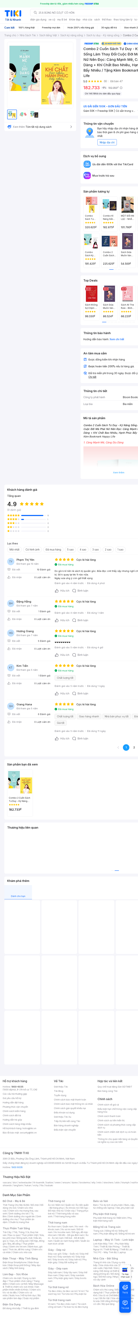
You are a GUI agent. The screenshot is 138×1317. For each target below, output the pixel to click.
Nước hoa (14, 1295)
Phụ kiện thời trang (105, 1213)
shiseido (7, 1185)
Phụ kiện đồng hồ (108, 1233)
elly (93, 1182)
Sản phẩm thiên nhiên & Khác (21, 1288)
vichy (35, 1185)
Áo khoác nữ (72, 1207)
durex (75, 1182)
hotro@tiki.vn (29, 1128)
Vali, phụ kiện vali (125, 1207)
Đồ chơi (35, 1205)
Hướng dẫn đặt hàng (13, 1102)
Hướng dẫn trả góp (12, 1119)
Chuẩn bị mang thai (19, 1222)
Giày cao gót (54, 1253)
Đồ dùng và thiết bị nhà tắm (114, 1271)
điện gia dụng (38, 19)
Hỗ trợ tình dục (28, 1295)
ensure (66, 1182)
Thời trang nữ (56, 1201)
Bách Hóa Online (103, 1285)
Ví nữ (81, 1291)
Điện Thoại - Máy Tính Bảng (20, 1258)
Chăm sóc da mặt (12, 1278)
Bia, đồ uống (14, 1243)
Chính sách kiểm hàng (14, 1111)
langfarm (18, 1185)
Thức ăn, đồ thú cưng (19, 1249)
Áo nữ (51, 1205)
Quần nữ (69, 1205)
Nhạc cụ (117, 1276)
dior (15, 1182)
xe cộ (52, 19)
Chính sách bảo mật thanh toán (70, 1099)
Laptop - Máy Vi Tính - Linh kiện (113, 1239)
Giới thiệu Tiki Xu (62, 1117)
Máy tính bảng (17, 1268)
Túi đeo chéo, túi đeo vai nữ (62, 1291)
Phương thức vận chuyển (15, 1106)
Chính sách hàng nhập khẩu (17, 1124)
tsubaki (49, 1185)
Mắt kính (121, 1218)
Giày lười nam (55, 1272)
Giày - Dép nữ (56, 1249)
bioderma (85, 1182)
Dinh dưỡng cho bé (19, 1213)
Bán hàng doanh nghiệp (66, 1125)
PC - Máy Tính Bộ (107, 1252)
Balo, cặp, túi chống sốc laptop (114, 1206)
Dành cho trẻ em (18, 1246)
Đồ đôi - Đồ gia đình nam (71, 1235)
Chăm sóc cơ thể (18, 1284)
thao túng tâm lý (123, 19)
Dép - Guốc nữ (70, 1253)
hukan (28, 1185)
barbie (49, 1182)
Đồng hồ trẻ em (127, 1233)
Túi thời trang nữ (58, 1287)
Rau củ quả (14, 1235)
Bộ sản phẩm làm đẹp (22, 1297)
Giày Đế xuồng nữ (68, 1262)
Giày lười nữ (75, 1259)
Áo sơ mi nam (68, 1229)
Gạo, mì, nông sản (19, 1240)
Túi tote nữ (67, 1294)
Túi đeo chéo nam (66, 1304)
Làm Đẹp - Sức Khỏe (15, 1274)
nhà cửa (87, 19)
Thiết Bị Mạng (111, 1249)
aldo (117, 1182)
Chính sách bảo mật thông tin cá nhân (73, 1104)
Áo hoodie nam (62, 1232)
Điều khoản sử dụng (64, 1112)
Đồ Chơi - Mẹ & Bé (14, 1201)
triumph (126, 1182)
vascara (7, 1182)
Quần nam (68, 1226)
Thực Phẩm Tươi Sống (16, 1228)
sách (97, 19)
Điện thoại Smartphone (15, 1262)
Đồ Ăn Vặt (105, 1298)
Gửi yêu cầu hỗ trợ (12, 1098)
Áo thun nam (54, 1226)
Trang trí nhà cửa (102, 1262)
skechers (108, 1182)
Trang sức (98, 1230)
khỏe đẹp (74, 19)
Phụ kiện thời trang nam (112, 1219)
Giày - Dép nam (58, 1268)
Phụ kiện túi (80, 1294)
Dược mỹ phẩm (31, 1298)
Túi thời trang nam (59, 1300)
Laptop (122, 1252)
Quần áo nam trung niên (66, 1240)
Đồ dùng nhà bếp (11, 1308)
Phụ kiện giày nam (63, 1278)
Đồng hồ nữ (111, 1230)
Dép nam (64, 1275)
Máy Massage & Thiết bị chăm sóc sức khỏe (23, 1285)
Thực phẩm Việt (30, 1235)
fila (41, 1185)
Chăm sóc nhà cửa (22, 1252)
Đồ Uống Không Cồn (111, 1301)
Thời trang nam (57, 1222)
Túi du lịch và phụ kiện (111, 1205)
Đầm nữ (60, 1205)
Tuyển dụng (60, 1095)
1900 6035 (17, 1167)
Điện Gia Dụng (11, 1304)
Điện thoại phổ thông (19, 1265)
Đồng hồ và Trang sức (107, 1226)
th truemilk (38, 1182)
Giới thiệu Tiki (61, 1086)
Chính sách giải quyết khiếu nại (70, 1108)
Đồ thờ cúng (105, 1276)
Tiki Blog (58, 1091)
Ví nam (51, 1304)
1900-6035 (17, 1086)
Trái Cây (7, 1232)
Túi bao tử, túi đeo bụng (75, 1307)
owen (58, 1182)
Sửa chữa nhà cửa (108, 1265)
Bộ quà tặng (108, 1304)
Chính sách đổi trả (12, 1115)
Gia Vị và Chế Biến (108, 1295)
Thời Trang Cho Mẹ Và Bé (16, 1205)
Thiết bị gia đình (30, 1308)
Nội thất (108, 1268)
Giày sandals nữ (66, 1256)
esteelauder (25, 1182)
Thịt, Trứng (18, 1232)
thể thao (107, 19)
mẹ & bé (62, 19)
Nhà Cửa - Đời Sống (105, 1258)
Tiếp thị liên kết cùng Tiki (67, 1121)
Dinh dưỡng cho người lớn (21, 1216)
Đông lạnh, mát (24, 1238)
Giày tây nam (70, 1272)
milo (99, 1182)
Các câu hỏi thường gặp (15, 1094)
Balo (95, 1205)
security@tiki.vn (28, 1132)
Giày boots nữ (60, 1259)
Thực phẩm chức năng (20, 1281)
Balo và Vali (100, 1201)
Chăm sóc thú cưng (103, 1289)
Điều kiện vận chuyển (65, 1129)
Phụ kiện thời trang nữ (104, 1218)
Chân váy (70, 1210)
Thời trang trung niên (65, 1216)
